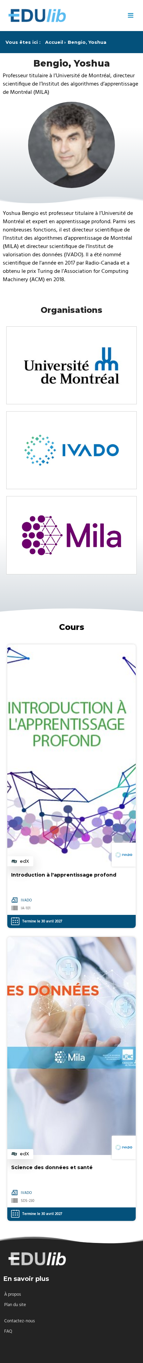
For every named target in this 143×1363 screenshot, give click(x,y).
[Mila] (71, 535)
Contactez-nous (19, 1321)
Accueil (54, 42)
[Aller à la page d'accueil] (62, 16)
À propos (12, 1294)
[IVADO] (71, 450)
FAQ (8, 1331)
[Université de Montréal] (71, 365)
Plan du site (15, 1305)
